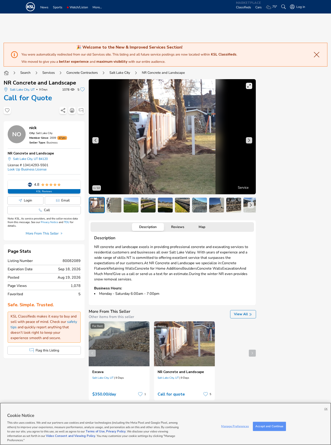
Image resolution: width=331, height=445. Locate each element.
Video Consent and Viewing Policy (70, 436)
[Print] (72, 110)
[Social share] (63, 110)
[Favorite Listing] (7, 110)
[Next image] (249, 140)
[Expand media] (249, 86)
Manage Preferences (235, 426)
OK (326, 409)
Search (25, 72)
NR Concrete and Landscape (40, 82)
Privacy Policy (116, 431)
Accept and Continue (269, 426)
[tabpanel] (172, 268)
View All (241, 314)
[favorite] (140, 394)
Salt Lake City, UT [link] (102, 378)
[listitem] (97, 205)
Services (48, 72)
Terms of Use (95, 431)
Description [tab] (148, 227)
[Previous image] (95, 140)
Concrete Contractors (82, 72)
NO (16, 134)
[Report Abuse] (81, 110)
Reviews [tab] (177, 227)
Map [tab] (202, 227)
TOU (66, 222)
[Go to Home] (6, 73)
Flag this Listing (47, 350)
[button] (172, 136)
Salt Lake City (119, 72)
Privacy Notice (49, 222)
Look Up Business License (27, 169)
